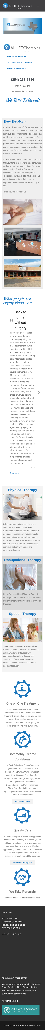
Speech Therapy (22, 512)
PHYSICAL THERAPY (17, 56)
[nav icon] (38, 5)
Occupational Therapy (22, 458)
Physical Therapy (22, 388)
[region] (22, 26)
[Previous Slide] (6, 341)
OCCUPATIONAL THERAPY (20, 62)
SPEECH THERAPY (16, 69)
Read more (15, 372)
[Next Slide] (39, 341)
